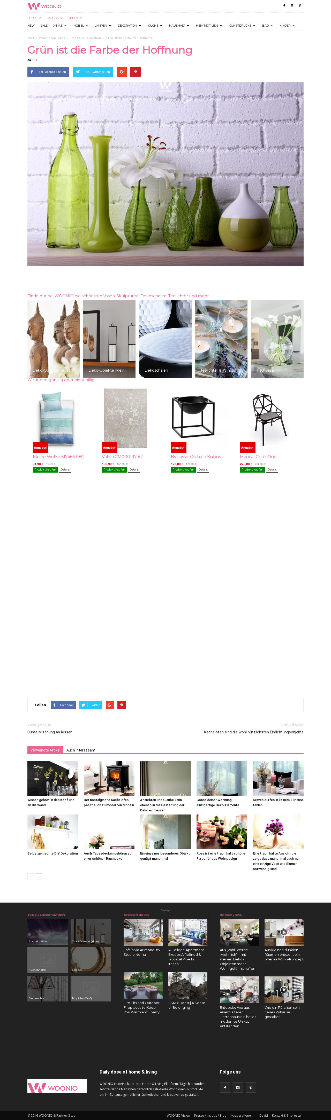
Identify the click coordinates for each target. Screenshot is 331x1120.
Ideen (73, 18)
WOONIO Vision (178, 1115)
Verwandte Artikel (45, 750)
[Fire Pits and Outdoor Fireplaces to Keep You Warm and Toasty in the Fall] (143, 985)
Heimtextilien (207, 25)
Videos (53, 18)
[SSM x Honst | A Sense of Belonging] (188, 985)
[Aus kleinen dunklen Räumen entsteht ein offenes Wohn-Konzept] (284, 932)
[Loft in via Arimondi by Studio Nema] (143, 932)
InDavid (262, 1115)
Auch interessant (80, 750)
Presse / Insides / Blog (210, 1115)
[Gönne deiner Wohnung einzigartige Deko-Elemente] (222, 778)
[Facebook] (284, 6)
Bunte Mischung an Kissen (49, 732)
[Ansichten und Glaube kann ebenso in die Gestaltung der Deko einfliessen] (165, 778)
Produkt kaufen (45, 469)
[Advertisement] (165, 280)
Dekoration (127, 25)
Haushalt (177, 25)
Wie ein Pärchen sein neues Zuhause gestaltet (282, 1012)
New (31, 25)
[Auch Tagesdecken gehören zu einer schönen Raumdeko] (109, 831)
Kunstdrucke (240, 25)
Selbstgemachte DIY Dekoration (52, 853)
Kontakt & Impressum (288, 1115)
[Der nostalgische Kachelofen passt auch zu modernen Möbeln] (109, 778)
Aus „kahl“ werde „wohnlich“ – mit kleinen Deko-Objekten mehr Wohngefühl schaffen (237, 959)
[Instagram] (292, 6)
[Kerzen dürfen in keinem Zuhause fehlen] (278, 778)
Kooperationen (241, 1115)
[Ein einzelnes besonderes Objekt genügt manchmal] (165, 831)
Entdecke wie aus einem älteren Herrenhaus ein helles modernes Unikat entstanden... (238, 1016)
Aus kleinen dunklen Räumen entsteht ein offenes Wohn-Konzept (284, 954)
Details (65, 469)
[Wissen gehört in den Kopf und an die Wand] (52, 778)
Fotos (32, 18)
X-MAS (58, 25)
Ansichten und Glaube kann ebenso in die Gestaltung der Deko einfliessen (162, 805)
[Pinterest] (300, 6)
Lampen (101, 25)
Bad (265, 25)
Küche (153, 25)
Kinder (285, 25)
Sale (44, 25)
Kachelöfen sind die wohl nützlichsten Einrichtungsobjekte (254, 732)
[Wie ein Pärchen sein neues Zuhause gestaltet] (284, 989)
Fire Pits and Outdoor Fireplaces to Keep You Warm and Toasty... (143, 1007)
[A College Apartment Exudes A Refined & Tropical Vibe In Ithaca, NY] (188, 932)
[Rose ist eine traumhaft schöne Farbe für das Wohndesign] (222, 831)
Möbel (78, 25)
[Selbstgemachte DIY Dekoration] (52, 831)
